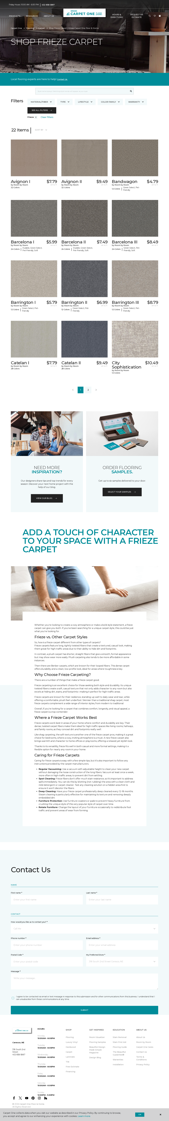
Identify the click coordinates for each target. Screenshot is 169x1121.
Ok (139, 1114)
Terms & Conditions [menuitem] (141, 1058)
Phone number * (18, 938)
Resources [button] (32, 16)
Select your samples (119, 492)
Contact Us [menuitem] (141, 1052)
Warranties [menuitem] (118, 1059)
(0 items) (160, 16)
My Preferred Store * (95, 955)
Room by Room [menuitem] (143, 1042)
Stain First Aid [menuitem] (119, 1042)
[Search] (131, 91)
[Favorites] (154, 16)
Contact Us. (62, 79)
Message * (15, 971)
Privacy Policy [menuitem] (143, 1064)
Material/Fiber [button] (39, 102)
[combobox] (81, 91)
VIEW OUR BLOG (44, 498)
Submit (84, 1010)
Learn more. (84, 1116)
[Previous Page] (73, 390)
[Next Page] (96, 390)
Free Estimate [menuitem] (72, 1066)
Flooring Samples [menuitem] (97, 1042)
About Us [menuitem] (140, 1037)
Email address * (93, 938)
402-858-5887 (48, 5)
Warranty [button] (134, 102)
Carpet (41, 28)
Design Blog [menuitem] (95, 1057)
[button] (149, 16)
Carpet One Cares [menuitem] (144, 1047)
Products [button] (14, 16)
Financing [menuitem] (70, 1071)
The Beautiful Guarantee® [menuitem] (119, 1053)
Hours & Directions (117, 15)
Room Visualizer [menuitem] (97, 1037)
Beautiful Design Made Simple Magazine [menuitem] (97, 1050)
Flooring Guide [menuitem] (120, 1047)
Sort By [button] (39, 130)
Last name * (91, 893)
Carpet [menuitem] (69, 1052)
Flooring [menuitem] (70, 1037)
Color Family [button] (108, 102)
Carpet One (16, 28)
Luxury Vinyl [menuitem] (72, 1042)
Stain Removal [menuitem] (119, 1037)
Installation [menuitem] (118, 1064)
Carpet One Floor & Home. (32, 1104)
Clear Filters (47, 117)
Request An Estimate (136, 15)
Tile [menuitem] (67, 1062)
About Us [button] (49, 16)
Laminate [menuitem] (70, 1057)
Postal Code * (17, 955)
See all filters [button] (40, 110)
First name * (16, 893)
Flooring (30, 28)
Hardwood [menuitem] (71, 1047)
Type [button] (63, 102)
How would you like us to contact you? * (29, 922)
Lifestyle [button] (83, 102)
